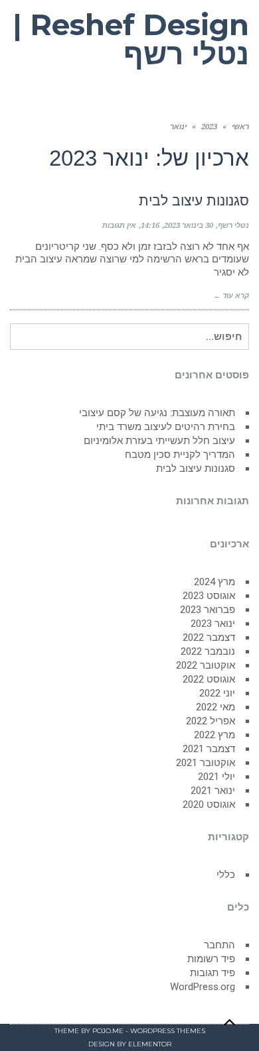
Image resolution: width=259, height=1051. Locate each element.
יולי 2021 (216, 777)
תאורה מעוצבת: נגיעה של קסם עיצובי (157, 413)
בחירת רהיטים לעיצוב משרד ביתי (165, 427)
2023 (209, 127)
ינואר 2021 (213, 791)
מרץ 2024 (214, 582)
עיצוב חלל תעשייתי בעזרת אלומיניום (159, 441)
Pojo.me (108, 1030)
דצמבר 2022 (209, 637)
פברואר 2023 (207, 610)
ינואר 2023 (213, 624)
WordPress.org (202, 987)
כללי (225, 875)
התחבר (219, 945)
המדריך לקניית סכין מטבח (180, 455)
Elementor (149, 1044)
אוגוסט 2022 (209, 679)
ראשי (240, 127)
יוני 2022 (217, 693)
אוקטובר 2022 (205, 665)
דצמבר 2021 (209, 749)
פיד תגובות (212, 973)
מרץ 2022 (214, 735)
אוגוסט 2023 (209, 596)
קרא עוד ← (231, 296)
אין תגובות (119, 225)
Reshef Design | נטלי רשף (131, 39)
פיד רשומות (211, 959)
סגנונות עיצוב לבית (194, 200)
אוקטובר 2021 (205, 763)
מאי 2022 (215, 707)
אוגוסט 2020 (209, 804)
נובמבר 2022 (208, 651)
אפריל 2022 (210, 721)
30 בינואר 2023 (188, 225)
